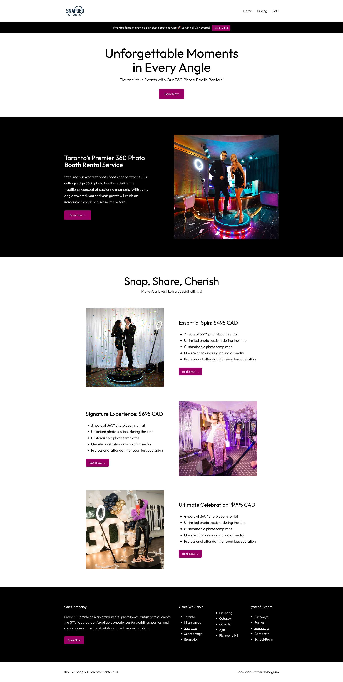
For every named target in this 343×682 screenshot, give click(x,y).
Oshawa (225, 618)
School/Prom (263, 639)
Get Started (221, 27)
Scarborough (193, 634)
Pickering (225, 613)
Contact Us (110, 672)
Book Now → (78, 215)
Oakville (225, 624)
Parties (259, 622)
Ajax (222, 630)
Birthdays (261, 617)
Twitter (257, 672)
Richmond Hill (229, 635)
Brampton (191, 639)
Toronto (189, 617)
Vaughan (190, 628)
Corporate (261, 634)
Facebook (244, 672)
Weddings (261, 628)
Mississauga (192, 622)
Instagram (271, 672)
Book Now (171, 94)
